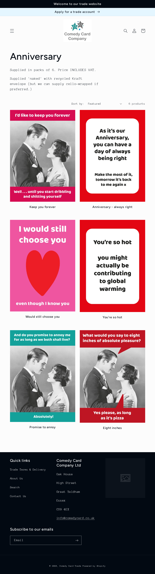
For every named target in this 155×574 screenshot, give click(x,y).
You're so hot (112, 317)
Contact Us (18, 496)
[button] (12, 30)
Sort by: (77, 103)
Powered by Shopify (94, 566)
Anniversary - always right (112, 207)
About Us (16, 478)
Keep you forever (42, 207)
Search (15, 487)
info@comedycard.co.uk (76, 518)
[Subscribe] (76, 540)
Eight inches (112, 428)
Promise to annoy (42, 427)
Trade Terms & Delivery (28, 469)
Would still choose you (43, 316)
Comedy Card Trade (70, 566)
